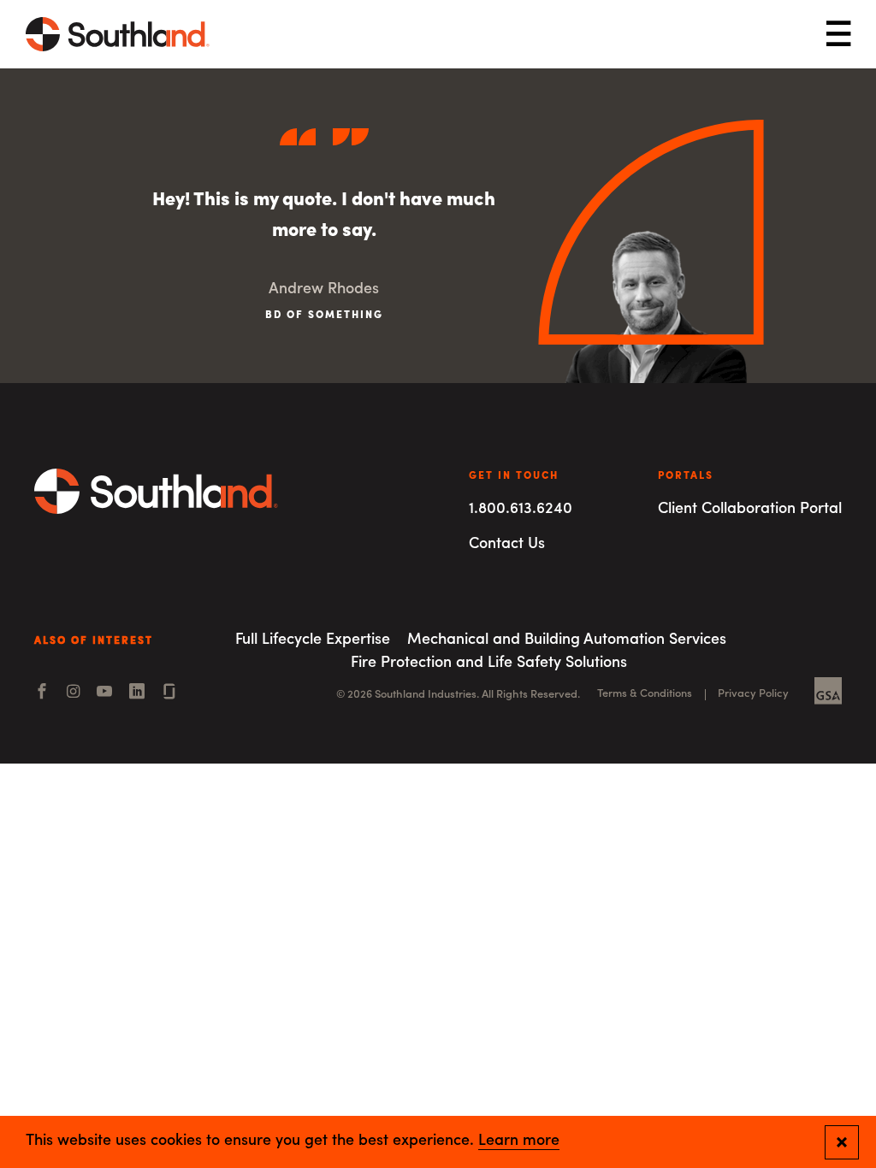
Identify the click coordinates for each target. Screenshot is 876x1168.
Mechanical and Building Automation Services (566, 640)
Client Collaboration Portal (750, 509)
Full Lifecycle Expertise (312, 640)
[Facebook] (42, 693)
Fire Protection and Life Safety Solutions (489, 663)
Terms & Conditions (644, 693)
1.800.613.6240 (520, 509)
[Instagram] (73, 693)
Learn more (518, 1141)
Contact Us (507, 544)
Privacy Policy (753, 693)
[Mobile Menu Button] (838, 35)
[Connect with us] (169, 693)
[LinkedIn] (137, 693)
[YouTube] (104, 693)
